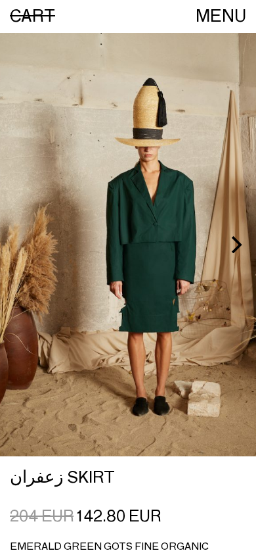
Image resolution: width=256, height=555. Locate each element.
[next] (235, 244)
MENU (221, 15)
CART (32, 15)
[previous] (21, 244)
